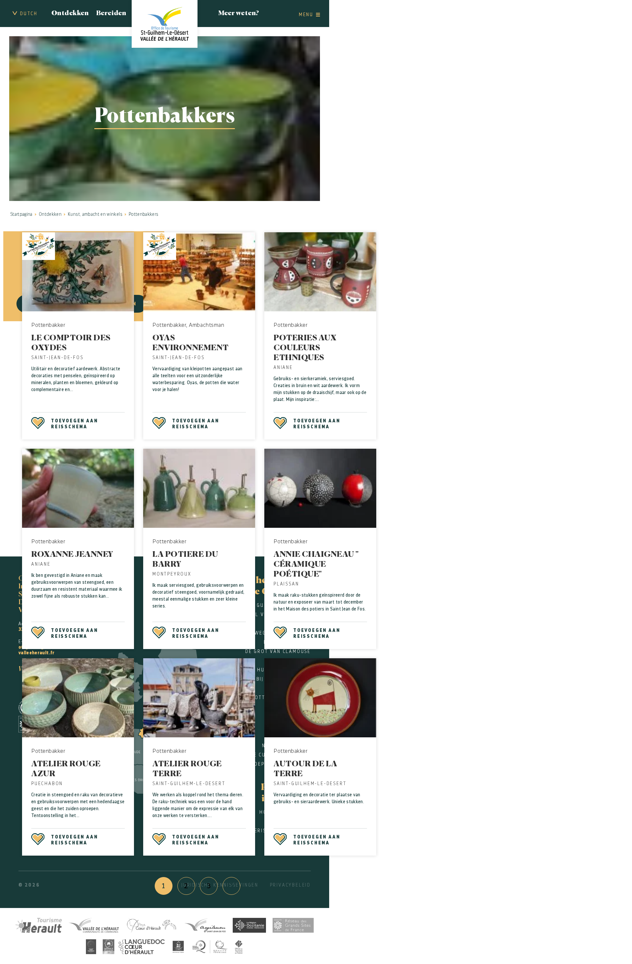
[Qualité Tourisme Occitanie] (210, 946)
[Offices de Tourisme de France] (239, 946)
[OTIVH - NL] (165, 24)
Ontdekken (70, 13)
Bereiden (111, 13)
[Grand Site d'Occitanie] (91, 946)
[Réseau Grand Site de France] (293, 924)
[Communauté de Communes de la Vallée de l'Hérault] (93, 924)
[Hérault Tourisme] (39, 924)
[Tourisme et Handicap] (178, 946)
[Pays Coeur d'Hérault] (151, 924)
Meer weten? (238, 13)
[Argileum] (205, 924)
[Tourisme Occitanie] (249, 924)
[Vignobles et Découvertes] (133, 946)
